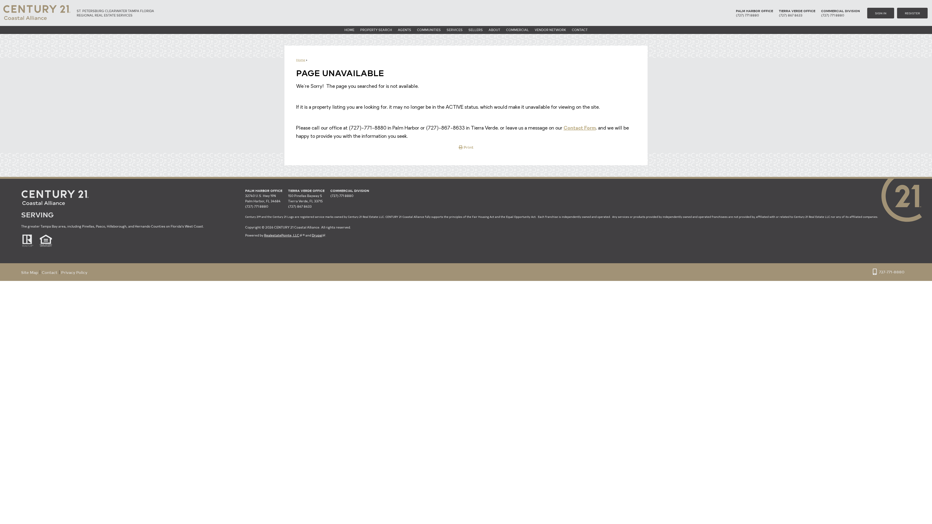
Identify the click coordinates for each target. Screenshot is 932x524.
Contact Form (580, 128)
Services (455, 30)
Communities (429, 30)
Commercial (517, 30)
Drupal (317, 235)
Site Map (29, 272)
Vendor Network (550, 30)
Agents (404, 30)
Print (469, 147)
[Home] (37, 21)
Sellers (475, 30)
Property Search (376, 30)
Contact (580, 30)
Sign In (880, 13)
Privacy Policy (74, 272)
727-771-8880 (892, 271)
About (494, 30)
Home (349, 30)
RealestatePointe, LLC (281, 235)
